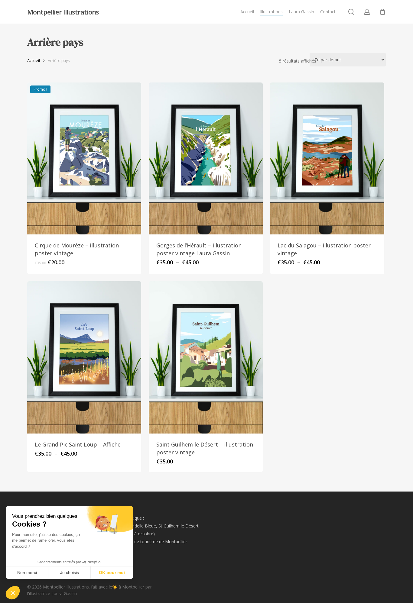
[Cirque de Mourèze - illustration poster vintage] (84, 158)
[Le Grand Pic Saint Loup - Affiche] (84, 357)
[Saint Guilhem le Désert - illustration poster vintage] (206, 357)
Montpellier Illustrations (63, 11)
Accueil (33, 60)
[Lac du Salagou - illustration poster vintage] (327, 158)
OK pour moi (112, 572)
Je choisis (69, 572)
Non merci (27, 572)
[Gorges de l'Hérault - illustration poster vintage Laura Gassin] (206, 158)
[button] (12, 592)
